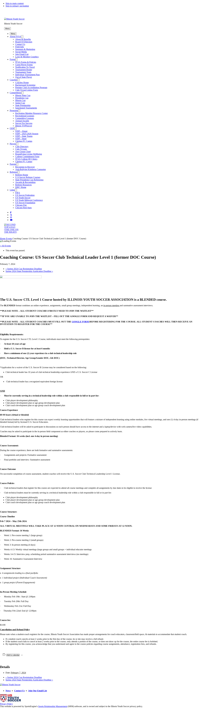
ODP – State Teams (23, 136)
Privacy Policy (6, 704)
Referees (13, 172)
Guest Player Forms (24, 64)
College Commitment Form (27, 156)
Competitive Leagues (24, 118)
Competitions (15, 92)
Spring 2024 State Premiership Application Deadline (29, 271)
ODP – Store (21, 138)
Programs (14, 110)
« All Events (5, 246)
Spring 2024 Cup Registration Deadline (24, 269)
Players (13, 144)
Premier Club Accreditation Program (31, 87)
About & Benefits (23, 39)
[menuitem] (3, 238)
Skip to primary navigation (17, 6)
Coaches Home (22, 82)
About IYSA (15, 36)
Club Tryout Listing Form (26, 90)
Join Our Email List (37, 690)
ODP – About (21, 131)
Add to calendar (13, 655)
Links (12, 190)
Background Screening (25, 85)
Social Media (21, 52)
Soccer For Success (23, 123)
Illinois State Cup (22, 95)
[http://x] (11, 215)
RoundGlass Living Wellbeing (28, 154)
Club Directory (21, 146)
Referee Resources (23, 185)
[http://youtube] (11, 220)
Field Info (19, 47)
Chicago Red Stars (23, 207)
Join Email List (21, 54)
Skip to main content (15, 3)
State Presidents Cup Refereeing (29, 180)
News (8, 690)
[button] (7, 28)
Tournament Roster (23, 69)
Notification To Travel (25, 67)
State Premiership (23, 105)
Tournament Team (23, 72)
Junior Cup (20, 103)
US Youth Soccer (22, 197)
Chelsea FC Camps (23, 141)
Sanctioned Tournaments (26, 108)
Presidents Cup (21, 98)
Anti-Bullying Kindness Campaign (30, 169)
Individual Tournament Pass (27, 74)
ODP (12, 128)
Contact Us (20, 44)
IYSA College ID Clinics (26, 159)
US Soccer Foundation (25, 202)
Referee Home (21, 175)
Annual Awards (22, 121)
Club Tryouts (21, 149)
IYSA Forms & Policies (25, 62)
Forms (12, 59)
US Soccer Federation (25, 195)
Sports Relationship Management (52, 706)
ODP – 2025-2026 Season (26, 133)
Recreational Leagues (24, 116)
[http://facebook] (10, 212)
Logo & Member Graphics (27, 57)
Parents (13, 164)
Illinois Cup (20, 100)
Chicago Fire (21, 205)
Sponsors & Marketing (25, 49)
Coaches (13, 80)
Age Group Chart (23, 151)
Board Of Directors (23, 42)
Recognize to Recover (25, 167)
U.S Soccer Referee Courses (27, 177)
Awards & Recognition (25, 182)
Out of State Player (23, 77)
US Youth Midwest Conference (29, 200)
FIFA (17, 192)
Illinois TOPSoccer (23, 126)
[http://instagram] (11, 217)
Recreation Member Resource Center (31, 113)
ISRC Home (20, 187)
